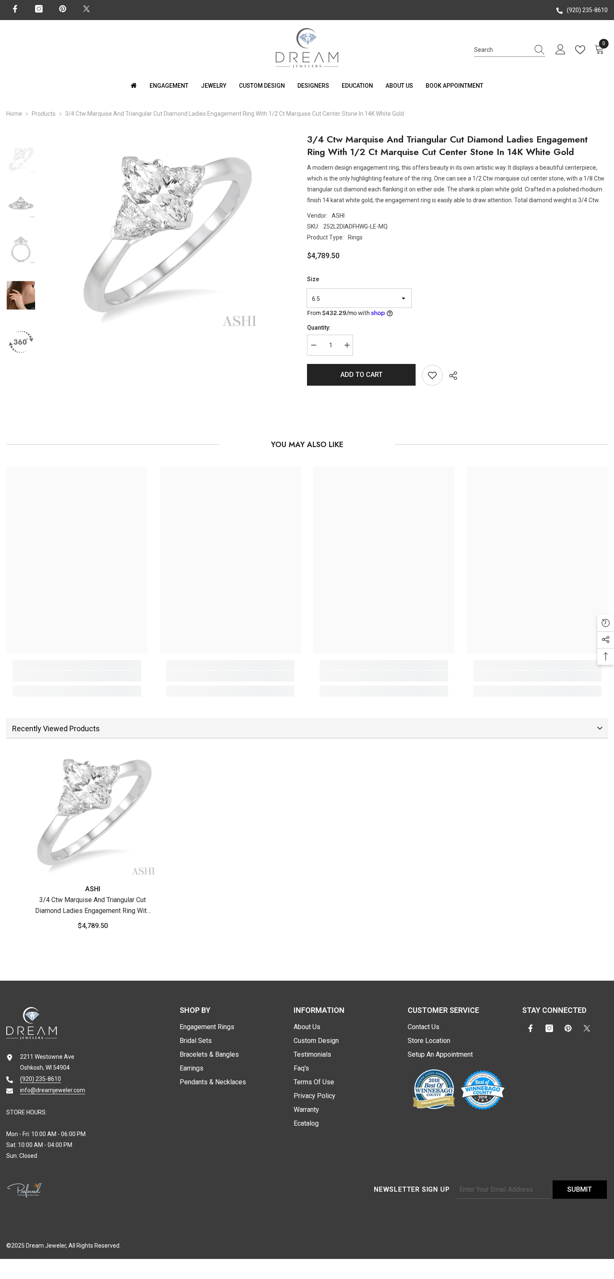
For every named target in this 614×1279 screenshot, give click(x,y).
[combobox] (501, 49)
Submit (579, 1189)
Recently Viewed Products (56, 728)
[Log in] (561, 50)
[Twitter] (86, 9)
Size (313, 279)
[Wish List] (582, 50)
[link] (77, 676)
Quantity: (319, 327)
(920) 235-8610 (587, 10)
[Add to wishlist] (432, 375)
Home (14, 113)
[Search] (509, 50)
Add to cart (361, 375)
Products (44, 113)
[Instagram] (39, 9)
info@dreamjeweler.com (52, 1090)
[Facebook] (15, 9)
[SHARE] (450, 376)
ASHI (338, 215)
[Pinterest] (62, 9)
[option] (165, 235)
